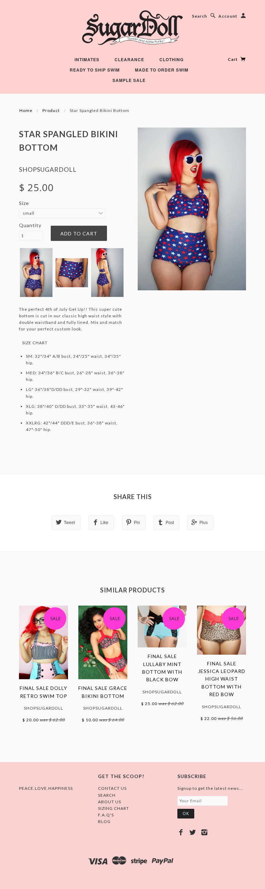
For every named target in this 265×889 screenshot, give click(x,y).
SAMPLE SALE (129, 80)
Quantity (30, 225)
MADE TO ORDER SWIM (161, 70)
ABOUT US (109, 801)
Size (24, 203)
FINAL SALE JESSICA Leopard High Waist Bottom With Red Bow (221, 679)
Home (25, 110)
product (51, 110)
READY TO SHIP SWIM (95, 70)
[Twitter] (192, 832)
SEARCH (107, 795)
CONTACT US (112, 788)
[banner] (132, 27)
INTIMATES (87, 59)
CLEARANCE (129, 59)
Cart (233, 59)
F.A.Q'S (106, 814)
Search (199, 16)
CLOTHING (171, 59)
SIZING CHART (113, 808)
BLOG (104, 821)
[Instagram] (204, 832)
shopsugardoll (48, 169)
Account (227, 16)
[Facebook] (181, 832)
